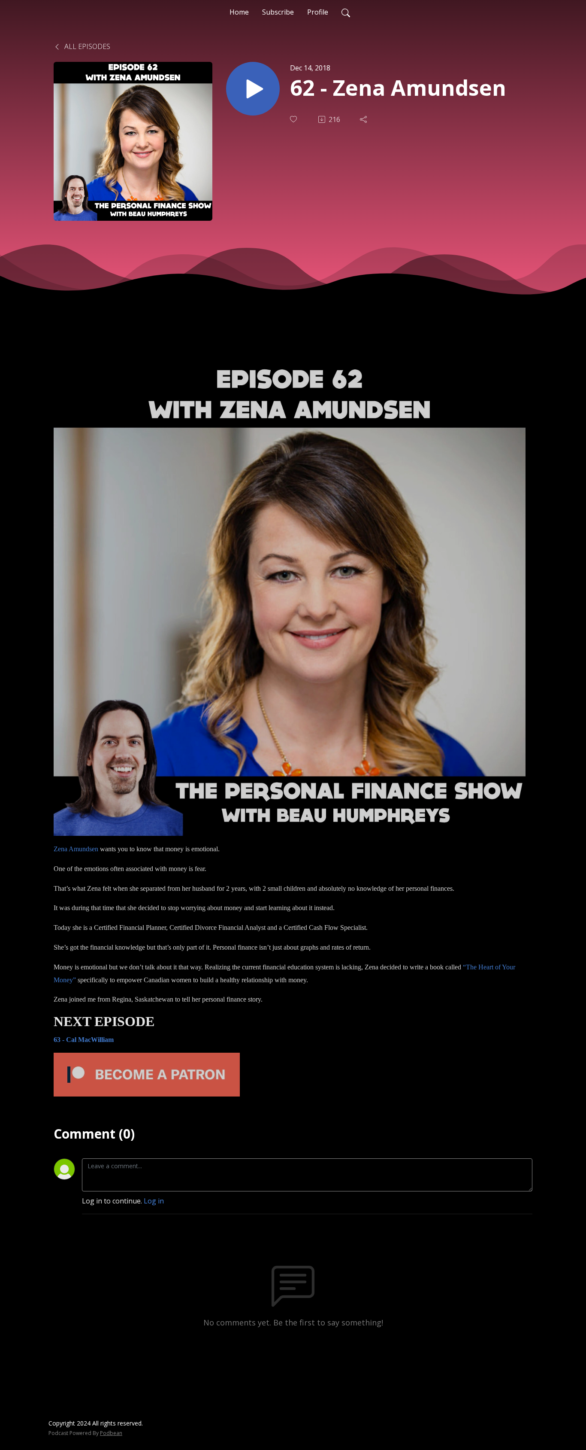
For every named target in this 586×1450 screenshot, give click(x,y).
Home (239, 12)
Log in (154, 1201)
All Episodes (86, 46)
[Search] (345, 12)
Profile (317, 12)
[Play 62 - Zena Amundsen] (253, 89)
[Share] (364, 119)
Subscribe (278, 12)
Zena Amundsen (76, 849)
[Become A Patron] (147, 1074)
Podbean (111, 1433)
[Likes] (294, 119)
